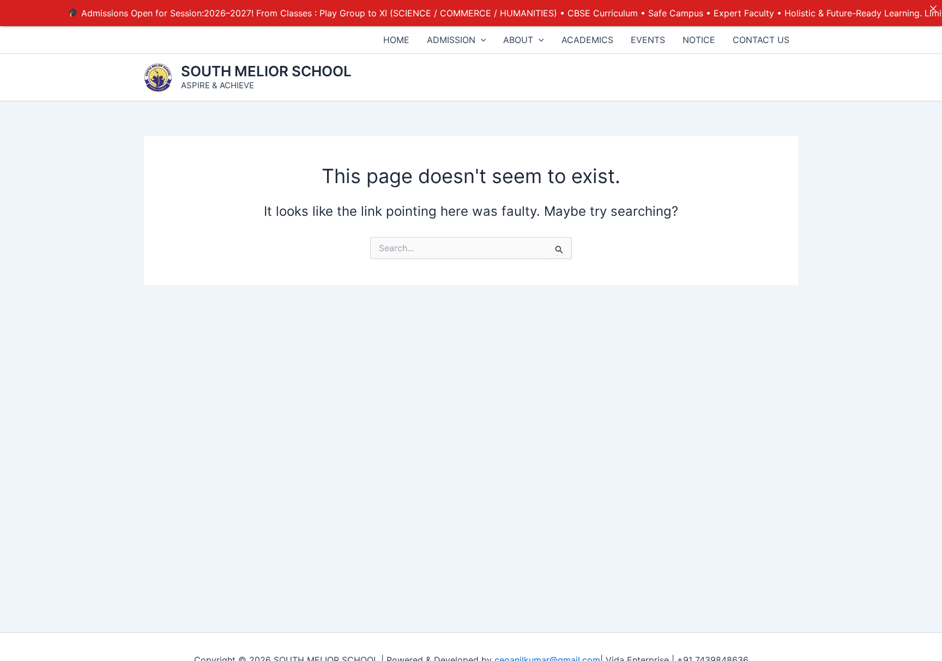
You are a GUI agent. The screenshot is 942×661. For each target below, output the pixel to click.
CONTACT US (761, 39)
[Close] (933, 8)
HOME (396, 39)
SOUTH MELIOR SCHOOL (266, 71)
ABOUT (518, 39)
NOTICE (699, 39)
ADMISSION (451, 39)
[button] (480, 39)
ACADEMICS (587, 39)
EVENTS (648, 39)
